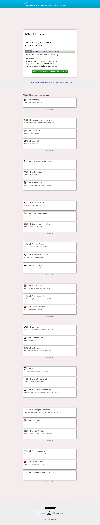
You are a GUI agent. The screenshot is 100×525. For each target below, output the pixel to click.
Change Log (49, 51)
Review (57, 51)
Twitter (70, 82)
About (50, 82)
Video (43, 51)
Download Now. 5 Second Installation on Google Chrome (50, 71)
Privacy (62, 82)
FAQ (54, 82)
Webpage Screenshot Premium (37, 82)
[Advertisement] (50, 19)
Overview (28, 51)
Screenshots (36, 51)
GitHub (66, 82)
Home (46, 82)
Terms (57, 82)
